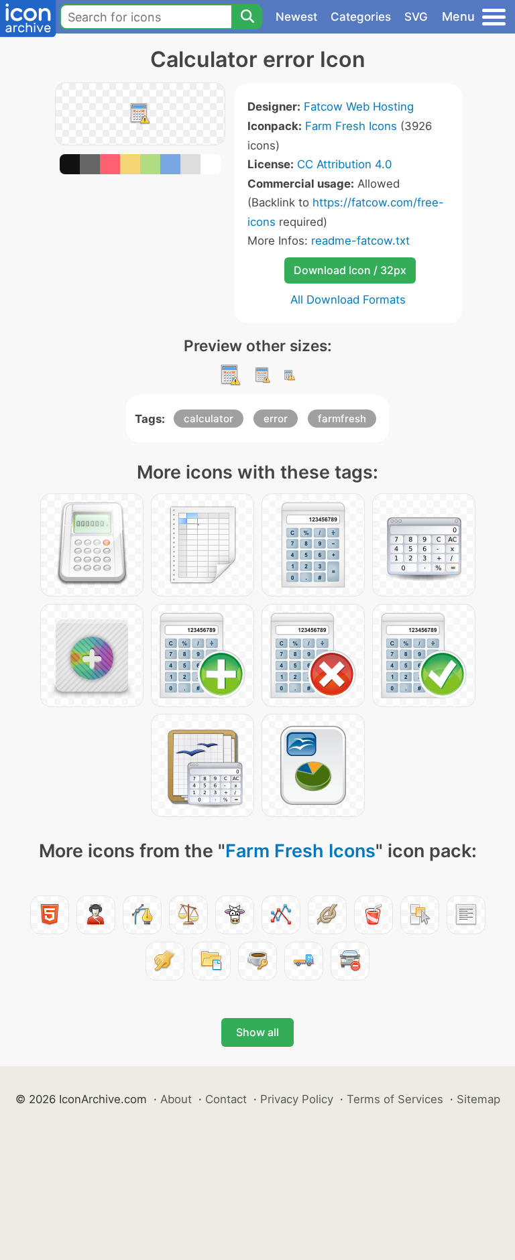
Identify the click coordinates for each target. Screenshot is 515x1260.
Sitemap (478, 1099)
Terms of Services (395, 1099)
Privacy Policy (296, 1099)
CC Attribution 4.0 (344, 164)
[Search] (246, 16)
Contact (226, 1099)
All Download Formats (348, 299)
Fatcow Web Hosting (359, 106)
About (176, 1099)
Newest (296, 16)
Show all (257, 1032)
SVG (416, 16)
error (276, 418)
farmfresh (342, 418)
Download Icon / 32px (350, 270)
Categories (361, 16)
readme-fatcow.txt (360, 240)
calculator (208, 418)
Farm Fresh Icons (351, 126)
